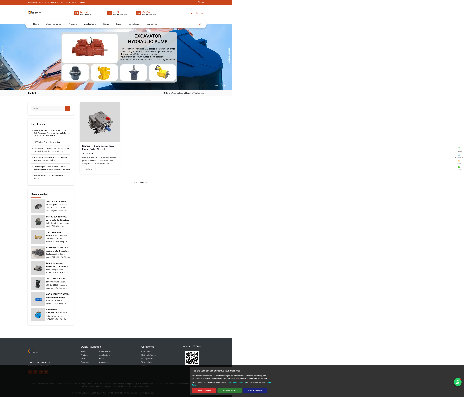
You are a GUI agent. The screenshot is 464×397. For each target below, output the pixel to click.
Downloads (134, 24)
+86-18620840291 (149, 14)
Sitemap (201, 2)
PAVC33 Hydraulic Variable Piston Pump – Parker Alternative (98, 147)
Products (73, 24)
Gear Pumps (146, 352)
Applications (90, 24)
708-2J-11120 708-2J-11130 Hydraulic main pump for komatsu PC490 (57, 280)
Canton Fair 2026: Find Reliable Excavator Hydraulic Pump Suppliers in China (51, 150)
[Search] (199, 24)
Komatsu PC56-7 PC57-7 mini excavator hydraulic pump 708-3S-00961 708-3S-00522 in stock (57, 250)
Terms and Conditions (237, 382)
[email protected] (86, 14)
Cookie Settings (255, 390)
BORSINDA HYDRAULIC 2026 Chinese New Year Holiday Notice (50, 159)
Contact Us (152, 24)
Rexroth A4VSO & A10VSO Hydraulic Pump (49, 177)
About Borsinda (53, 24)
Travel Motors (147, 362)
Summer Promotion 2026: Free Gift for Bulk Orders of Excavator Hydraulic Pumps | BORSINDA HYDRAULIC (52, 133)
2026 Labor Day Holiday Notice (47, 142)
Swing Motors (147, 359)
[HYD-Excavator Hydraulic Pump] (36, 356)
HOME (165, 93)
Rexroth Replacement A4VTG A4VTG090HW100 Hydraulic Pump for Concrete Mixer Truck (57, 265)
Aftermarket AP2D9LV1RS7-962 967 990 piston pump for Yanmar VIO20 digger (56, 311)
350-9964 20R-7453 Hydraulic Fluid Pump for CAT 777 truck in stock (57, 234)
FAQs (118, 24)
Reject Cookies (204, 390)
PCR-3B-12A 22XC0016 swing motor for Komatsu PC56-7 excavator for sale (57, 219)
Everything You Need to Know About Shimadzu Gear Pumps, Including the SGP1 (52, 168)
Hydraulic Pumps (148, 355)
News (106, 24)
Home (36, 24)
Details (89, 169)
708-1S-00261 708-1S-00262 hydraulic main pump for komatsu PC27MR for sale (58, 203)
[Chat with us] (458, 382)
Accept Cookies (229, 390)
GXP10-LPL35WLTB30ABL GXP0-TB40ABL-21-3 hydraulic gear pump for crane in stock (58, 296)
